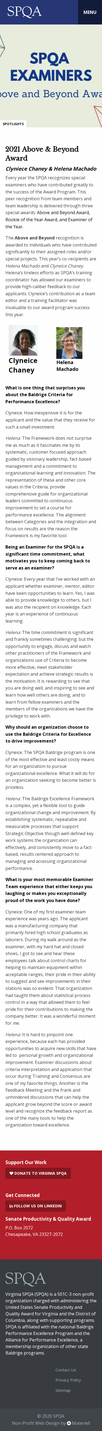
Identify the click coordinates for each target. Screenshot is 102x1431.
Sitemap (63, 1390)
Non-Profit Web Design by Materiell (51, 1423)
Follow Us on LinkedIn (37, 1205)
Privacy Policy (68, 1380)
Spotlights (13, 124)
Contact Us (65, 1369)
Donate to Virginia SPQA (40, 1173)
